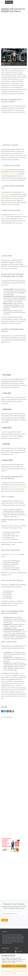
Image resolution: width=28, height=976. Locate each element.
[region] (14, 965)
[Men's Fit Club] (9, 2)
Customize (14, 969)
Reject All (14, 973)
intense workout (12, 554)
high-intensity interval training (18, 487)
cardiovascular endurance (9, 174)
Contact (4, 951)
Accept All (14, 966)
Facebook (20, 951)
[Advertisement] (14, 30)
